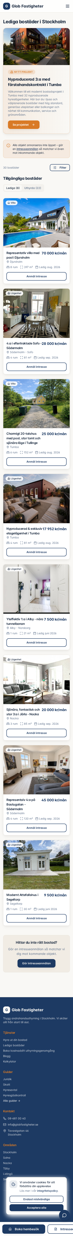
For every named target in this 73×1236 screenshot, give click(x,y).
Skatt (6, 1084)
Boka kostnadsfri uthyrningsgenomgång (29, 1050)
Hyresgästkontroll (14, 1095)
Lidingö (7, 1173)
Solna (6, 1157)
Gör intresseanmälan (36, 963)
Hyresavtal (10, 1089)
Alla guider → (11, 1100)
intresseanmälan (27, 148)
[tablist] (23, 188)
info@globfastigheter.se (23, 1124)
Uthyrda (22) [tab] (32, 188)
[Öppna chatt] (64, 1215)
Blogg (7, 1056)
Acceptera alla (36, 1207)
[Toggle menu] (67, 6)
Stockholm (10, 1152)
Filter (63, 167)
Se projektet (21, 124)
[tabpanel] (36, 562)
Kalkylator (9, 1061)
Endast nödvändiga (36, 1199)
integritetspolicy (47, 1190)
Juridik (7, 1079)
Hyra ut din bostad (15, 1039)
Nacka (7, 1163)
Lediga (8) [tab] (13, 188)
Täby (6, 1168)
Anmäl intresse (36, 276)
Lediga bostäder (14, 1045)
